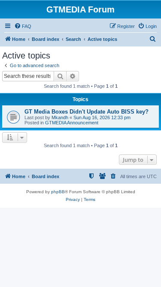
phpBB (58, 191)
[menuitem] (22, 26)
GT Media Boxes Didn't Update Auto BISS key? (86, 111)
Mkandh (60, 117)
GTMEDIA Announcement (71, 122)
